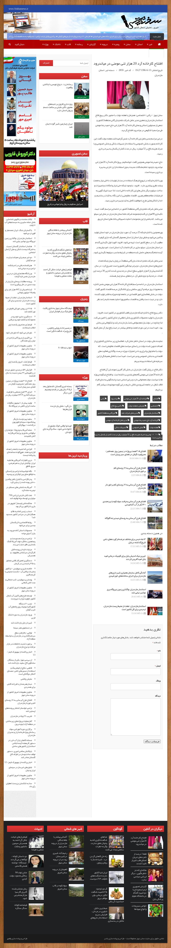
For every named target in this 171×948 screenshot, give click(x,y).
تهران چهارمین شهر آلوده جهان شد (58, 125)
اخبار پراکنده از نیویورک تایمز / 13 (21, 653)
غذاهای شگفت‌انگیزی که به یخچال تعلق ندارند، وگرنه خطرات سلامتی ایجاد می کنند (57, 252)
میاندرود (114, 399)
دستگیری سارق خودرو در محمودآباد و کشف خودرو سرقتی (22, 318)
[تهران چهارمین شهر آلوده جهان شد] (81, 128)
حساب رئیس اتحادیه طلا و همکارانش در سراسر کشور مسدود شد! (20, 514)
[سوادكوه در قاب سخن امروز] (76, 890)
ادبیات (80, 282)
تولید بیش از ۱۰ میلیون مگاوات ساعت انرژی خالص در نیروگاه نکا (21, 404)
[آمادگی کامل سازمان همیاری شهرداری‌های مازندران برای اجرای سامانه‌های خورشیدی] (154, 577)
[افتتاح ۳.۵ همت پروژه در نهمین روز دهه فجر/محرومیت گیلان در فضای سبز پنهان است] (154, 456)
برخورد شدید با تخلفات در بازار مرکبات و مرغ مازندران (21, 645)
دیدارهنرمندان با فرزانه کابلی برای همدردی (21, 685)
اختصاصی (154, 406)
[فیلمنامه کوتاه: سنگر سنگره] (36, 909)
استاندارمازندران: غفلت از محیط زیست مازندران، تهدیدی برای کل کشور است (124, 608)
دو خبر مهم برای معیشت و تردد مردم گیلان (20, 259)
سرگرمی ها (81, 438)
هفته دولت (154, 427)
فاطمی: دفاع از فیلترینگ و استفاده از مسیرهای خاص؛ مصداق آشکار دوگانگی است (21, 671)
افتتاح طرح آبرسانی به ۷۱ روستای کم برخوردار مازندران (125, 486)
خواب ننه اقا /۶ (65, 347)
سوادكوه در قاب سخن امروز (59, 887)
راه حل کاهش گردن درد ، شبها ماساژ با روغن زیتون (98, 859)
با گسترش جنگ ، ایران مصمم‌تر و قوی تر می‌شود (20, 231)
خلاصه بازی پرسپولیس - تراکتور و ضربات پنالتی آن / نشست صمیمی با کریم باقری (20, 571)
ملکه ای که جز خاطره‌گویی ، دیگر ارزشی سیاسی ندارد (138, 875)
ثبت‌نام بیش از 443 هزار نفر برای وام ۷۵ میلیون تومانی (20, 291)
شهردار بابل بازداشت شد (21, 623)
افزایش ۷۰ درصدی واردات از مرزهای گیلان (85, 36)
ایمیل (158, 666)
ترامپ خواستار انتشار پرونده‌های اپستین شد (20, 709)
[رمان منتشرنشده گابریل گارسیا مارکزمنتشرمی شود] (36, 893)
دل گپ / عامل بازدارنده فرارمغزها (61, 407)
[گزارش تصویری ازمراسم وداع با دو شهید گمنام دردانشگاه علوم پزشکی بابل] (155, 891)
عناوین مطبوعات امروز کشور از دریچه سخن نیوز (21, 347)
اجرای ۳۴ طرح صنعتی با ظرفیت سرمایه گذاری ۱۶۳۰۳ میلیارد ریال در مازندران (20, 395)
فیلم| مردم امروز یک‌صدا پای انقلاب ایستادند (21, 326)
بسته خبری (81, 399)
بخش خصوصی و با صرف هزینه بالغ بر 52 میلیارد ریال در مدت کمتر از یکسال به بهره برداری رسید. (128, 436)
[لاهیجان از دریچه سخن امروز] (76, 874)
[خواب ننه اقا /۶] (80, 352)
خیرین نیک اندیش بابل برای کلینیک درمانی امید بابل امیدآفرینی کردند (125, 557)
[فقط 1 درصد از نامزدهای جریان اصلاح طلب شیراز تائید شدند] (155, 858)
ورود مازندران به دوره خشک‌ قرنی (21, 616)
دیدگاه (158, 696)
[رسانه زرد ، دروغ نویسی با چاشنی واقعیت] (81, 89)
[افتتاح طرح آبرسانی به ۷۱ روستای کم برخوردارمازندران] (154, 472)
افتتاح (155, 399)
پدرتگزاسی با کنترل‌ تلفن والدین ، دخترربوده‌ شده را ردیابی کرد (20, 480)
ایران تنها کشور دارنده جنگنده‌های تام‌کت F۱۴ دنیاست (98, 875)
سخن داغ (81, 136)
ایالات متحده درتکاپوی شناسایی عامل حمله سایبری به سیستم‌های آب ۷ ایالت (20, 222)
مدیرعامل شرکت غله (130, 413)
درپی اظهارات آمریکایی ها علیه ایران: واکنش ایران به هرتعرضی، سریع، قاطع (21, 463)
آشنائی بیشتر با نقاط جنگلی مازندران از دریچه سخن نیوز (59, 231)
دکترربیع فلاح (116, 406)
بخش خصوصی (138, 427)
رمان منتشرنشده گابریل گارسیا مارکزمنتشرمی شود (19, 893)
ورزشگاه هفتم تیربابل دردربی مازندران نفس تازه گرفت (21, 275)
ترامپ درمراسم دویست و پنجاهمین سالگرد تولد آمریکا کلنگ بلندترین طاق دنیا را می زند (21, 541)
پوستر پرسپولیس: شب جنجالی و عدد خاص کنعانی (20, 581)
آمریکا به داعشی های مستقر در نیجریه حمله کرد (20, 488)
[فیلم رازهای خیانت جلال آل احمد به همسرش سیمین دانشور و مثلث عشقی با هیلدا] (80, 274)
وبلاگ (158, 681)
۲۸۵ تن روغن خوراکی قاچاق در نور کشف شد (20, 310)
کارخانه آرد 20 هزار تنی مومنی (135, 399)
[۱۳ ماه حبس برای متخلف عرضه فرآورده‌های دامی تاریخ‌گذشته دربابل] (154, 544)
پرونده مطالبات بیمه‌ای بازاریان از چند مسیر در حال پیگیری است (20, 283)
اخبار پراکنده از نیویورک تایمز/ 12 (18, 762)
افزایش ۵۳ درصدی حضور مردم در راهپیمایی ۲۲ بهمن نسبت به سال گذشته (20, 373)
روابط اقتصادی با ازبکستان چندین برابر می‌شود (22, 524)
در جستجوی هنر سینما (22, 628)
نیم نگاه (81, 321)
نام (159, 651)
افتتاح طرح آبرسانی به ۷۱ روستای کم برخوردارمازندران (130, 469)
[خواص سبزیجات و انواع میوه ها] (155, 910)
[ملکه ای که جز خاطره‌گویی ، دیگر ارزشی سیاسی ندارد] (155, 875)
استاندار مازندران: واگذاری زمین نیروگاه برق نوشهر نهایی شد (126, 591)
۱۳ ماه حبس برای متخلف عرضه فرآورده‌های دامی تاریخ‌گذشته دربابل (124, 541)
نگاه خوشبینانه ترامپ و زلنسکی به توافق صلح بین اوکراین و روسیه (20, 472)
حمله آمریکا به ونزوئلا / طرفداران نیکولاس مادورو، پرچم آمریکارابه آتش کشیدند (20, 433)
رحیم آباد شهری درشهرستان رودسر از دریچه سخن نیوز (60, 858)
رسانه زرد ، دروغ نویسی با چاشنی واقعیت (57, 86)
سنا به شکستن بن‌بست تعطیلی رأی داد (20, 785)
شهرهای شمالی (81, 243)
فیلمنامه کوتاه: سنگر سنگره (20, 906)
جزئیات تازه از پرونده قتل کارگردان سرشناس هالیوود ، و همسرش (22, 552)
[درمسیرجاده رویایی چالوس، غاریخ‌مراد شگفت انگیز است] (80, 332)
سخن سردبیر (81, 97)
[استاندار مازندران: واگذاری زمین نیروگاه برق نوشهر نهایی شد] (154, 594)
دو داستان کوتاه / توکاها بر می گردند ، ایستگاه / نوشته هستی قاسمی (19, 861)
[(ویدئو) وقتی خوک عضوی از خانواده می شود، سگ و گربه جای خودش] (80, 430)
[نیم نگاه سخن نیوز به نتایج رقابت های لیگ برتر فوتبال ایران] (80, 313)
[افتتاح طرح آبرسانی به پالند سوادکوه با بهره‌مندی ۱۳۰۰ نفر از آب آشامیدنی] (154, 506)
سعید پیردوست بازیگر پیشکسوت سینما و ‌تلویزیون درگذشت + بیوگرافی (23, 422)
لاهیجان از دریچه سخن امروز (59, 871)
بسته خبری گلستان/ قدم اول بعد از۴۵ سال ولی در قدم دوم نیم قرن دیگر (57, 389)
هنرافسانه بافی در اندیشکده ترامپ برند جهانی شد (21, 267)
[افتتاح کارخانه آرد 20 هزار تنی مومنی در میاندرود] (155, 842)
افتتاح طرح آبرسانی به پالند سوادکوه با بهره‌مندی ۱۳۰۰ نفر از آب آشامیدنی (124, 503)
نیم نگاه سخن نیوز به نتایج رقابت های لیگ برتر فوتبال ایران (57, 310)
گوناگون (81, 262)
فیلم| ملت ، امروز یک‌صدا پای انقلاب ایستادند (21, 363)
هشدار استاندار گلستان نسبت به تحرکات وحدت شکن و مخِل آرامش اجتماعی (20, 249)
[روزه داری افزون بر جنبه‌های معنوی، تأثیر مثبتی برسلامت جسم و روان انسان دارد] (81, 109)
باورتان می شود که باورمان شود (19, 332)
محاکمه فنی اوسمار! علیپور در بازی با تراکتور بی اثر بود (21, 504)
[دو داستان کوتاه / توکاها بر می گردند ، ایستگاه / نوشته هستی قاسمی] (36, 861)
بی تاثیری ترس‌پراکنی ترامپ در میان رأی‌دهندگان (20, 339)
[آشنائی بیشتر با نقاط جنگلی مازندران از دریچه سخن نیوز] (80, 235)
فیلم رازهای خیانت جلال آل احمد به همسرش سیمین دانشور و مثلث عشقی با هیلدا (57, 272)
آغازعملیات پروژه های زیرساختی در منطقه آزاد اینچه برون (20, 722)
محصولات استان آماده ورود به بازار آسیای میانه (21, 532)
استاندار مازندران (151, 413)
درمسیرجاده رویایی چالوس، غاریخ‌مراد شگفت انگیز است (59, 329)
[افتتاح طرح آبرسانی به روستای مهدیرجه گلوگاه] (154, 523)
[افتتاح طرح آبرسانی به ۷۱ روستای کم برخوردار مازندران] (154, 489)
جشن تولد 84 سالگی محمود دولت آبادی (18, 875)
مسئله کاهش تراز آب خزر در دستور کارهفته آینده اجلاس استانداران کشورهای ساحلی (21, 743)
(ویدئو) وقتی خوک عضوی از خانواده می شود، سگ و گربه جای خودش (57, 428)
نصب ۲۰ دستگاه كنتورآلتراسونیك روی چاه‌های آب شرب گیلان (21, 606)
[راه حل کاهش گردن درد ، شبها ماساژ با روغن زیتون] (116, 861)
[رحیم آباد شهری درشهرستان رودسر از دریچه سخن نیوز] (76, 858)
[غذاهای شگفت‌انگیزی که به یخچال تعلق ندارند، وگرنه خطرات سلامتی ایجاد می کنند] (80, 254)
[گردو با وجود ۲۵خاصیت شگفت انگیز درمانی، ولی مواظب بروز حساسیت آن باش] (116, 893)
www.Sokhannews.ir (18, 8)
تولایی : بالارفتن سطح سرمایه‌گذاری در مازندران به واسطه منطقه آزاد (20, 636)
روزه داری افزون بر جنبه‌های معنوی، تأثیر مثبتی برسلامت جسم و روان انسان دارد (57, 107)
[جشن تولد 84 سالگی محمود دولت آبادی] (36, 877)
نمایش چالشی (26, 679)
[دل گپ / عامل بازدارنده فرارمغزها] (80, 411)
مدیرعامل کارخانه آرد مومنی (117, 420)
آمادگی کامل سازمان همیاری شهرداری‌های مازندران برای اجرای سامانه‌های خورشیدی (135, 36)
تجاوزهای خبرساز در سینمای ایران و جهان (22, 768)
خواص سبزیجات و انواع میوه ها (139, 907)
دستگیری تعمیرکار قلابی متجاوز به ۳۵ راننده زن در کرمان (20, 562)
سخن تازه (81, 117)
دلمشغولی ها (80, 340)
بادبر (9, 938)
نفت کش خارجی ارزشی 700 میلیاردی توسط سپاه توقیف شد (22, 496)
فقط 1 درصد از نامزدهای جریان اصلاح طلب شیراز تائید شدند (138, 858)
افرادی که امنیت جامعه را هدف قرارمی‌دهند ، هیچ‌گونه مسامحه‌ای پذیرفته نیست (20, 452)
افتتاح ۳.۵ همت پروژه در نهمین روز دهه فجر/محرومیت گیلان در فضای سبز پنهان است (125, 453)
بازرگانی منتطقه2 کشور (107, 413)
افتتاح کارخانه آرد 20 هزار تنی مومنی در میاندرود (138, 840)
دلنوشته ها (81, 419)
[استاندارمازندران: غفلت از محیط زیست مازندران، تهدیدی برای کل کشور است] (154, 611)
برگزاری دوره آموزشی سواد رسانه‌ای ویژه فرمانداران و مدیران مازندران (21, 732)
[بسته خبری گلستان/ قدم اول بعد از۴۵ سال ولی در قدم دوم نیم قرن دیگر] (80, 391)
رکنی (103, 399)
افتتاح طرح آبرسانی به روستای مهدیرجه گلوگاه (125, 518)
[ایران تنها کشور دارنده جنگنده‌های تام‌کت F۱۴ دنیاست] (116, 877)
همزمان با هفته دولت (136, 406)
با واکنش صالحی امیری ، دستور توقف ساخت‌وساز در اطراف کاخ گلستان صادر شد (21, 754)
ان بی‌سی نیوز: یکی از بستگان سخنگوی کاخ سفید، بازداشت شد (21, 661)
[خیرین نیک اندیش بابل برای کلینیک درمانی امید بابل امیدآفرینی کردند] (154, 560)
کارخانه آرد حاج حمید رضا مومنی (146, 420)
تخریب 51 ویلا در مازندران (21, 716)
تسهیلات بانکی (120, 427)
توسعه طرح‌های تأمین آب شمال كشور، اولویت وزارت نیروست (20, 597)
